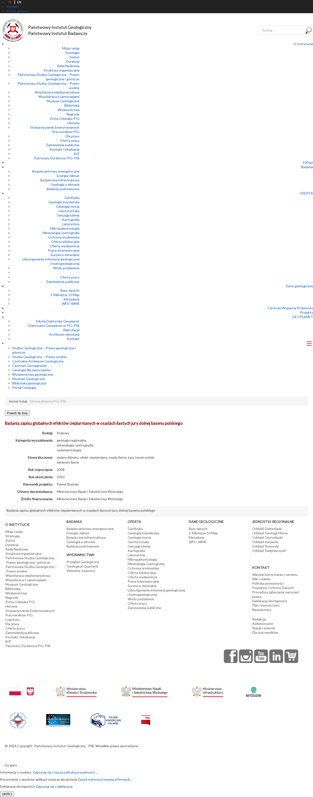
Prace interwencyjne (63, 250)
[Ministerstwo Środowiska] (76, 690)
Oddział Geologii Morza (270, 533)
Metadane (71, 299)
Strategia (72, 53)
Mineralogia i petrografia (61, 233)
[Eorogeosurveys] (58, 717)
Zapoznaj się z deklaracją (54, 786)
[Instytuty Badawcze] (17, 720)
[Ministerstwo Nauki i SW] (144, 691)
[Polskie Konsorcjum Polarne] (106, 719)
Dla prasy (72, 136)
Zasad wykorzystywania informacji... (105, 779)
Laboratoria (70, 224)
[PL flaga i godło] (21, 687)
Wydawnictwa (68, 110)
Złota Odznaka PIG (64, 118)
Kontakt (73, 339)
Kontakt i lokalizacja (64, 149)
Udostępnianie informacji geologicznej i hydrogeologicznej (50, 261)
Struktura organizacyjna (61, 70)
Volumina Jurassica (81, 571)
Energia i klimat (68, 176)
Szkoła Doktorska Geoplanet (57, 321)
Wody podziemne (66, 268)
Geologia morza (67, 206)
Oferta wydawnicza (64, 246)
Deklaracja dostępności (269, 601)
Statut (74, 57)
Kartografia (70, 219)
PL (10, 2)
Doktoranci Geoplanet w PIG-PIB (53, 325)
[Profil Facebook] (231, 656)
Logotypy (12, 619)
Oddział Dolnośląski (267, 529)
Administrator (262, 623)
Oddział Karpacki (265, 542)
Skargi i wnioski (263, 628)
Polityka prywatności (268, 583)
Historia (73, 123)
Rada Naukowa (68, 66)
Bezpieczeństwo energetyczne (55, 171)
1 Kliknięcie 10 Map (64, 295)
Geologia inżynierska (63, 202)
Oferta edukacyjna (65, 241)
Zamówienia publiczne (62, 145)
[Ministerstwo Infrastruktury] (207, 690)
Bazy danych (70, 290)
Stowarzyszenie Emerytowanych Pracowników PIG (54, 129)
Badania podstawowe (63, 189)
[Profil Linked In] (276, 656)
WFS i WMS (70, 303)
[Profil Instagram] (246, 656)
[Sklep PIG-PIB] (291, 656)
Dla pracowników (265, 632)
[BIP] (145, 716)
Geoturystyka (68, 211)
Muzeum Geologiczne (63, 101)
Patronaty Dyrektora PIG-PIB (56, 158)
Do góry (11, 765)
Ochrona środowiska (63, 237)
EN (19, 2)
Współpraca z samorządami (58, 96)
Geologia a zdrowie (65, 184)
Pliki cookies (261, 579)
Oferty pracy (69, 140)
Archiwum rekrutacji (64, 334)
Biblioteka (71, 105)
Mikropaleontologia (64, 228)
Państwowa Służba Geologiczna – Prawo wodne (31, 569)
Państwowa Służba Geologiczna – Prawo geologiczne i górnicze (48, 76)
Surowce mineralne (64, 255)
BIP (76, 154)
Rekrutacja (71, 330)
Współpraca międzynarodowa (57, 92)
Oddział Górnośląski (267, 537)
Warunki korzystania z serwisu (275, 574)
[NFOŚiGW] (253, 689)
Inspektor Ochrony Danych (273, 588)
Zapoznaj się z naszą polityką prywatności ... (65, 772)
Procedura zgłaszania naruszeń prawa (275, 594)
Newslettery (261, 610)
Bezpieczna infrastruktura (59, 180)
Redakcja (259, 619)
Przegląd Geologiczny (83, 562)
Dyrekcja (72, 61)
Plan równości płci (265, 605)
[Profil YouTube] (261, 656)
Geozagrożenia (68, 215)
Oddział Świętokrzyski (269, 551)
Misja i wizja (70, 48)
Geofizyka (71, 198)
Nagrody (73, 114)
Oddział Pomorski (265, 546)
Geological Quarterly (82, 566)
